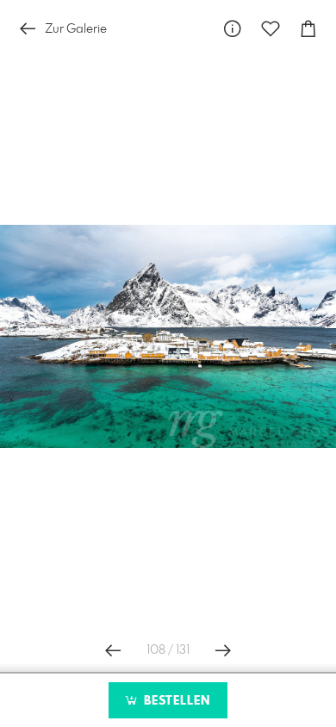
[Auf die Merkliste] (270, 28)
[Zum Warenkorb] (308, 28)
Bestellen (175, 701)
